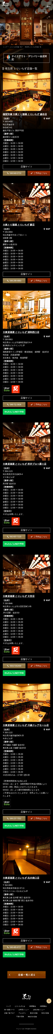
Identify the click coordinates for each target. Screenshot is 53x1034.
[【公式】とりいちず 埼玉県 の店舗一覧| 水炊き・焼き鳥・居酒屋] (5, 6)
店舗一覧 (7, 1013)
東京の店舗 (33, 1013)
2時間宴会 (43, 1006)
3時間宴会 (32, 1006)
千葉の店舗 (20, 1016)
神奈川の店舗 (32, 1016)
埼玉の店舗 (45, 1013)
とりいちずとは (20, 1006)
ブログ (12, 1013)
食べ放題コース (9, 1009)
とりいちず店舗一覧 (15, 47)
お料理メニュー (24, 1009)
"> (4, 109)
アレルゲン (22, 1013)
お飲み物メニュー (39, 1009)
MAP (48, 119)
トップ (5, 47)
